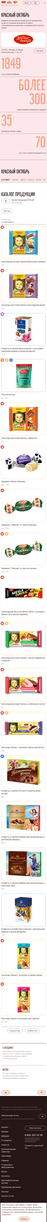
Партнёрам (6, 1156)
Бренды (4, 1131)
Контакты (31, 180)
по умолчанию (6, 222)
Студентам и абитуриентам (7, 1166)
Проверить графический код (34, 1147)
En (45, 3)
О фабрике (15, 180)
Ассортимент (5, 180)
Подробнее (6, 1214)
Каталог (4, 1127)
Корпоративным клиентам (8, 1150)
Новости (23, 180)
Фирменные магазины (11, 1187)
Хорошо (24, 1219)
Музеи (4, 1171)
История (38, 180)
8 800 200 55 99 (34, 1135)
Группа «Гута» (7, 1196)
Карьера (5, 1160)
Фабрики (5, 1136)
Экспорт (5, 1191)
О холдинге (6, 1140)
